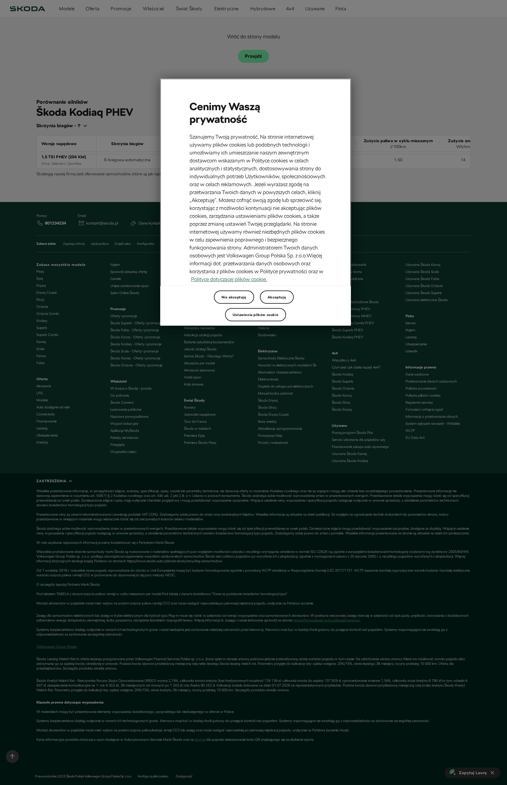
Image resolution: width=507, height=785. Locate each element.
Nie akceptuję (234, 297)
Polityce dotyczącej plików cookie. (229, 279)
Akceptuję (277, 297)
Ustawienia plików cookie (255, 315)
